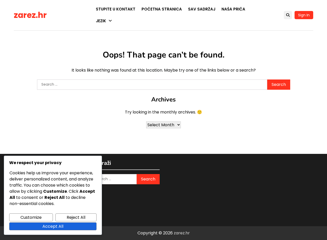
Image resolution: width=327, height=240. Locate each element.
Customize (31, 217)
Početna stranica (162, 9)
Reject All (76, 217)
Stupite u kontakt (115, 9)
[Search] (288, 15)
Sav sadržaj (201, 9)
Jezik (101, 21)
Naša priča (233, 9)
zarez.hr (30, 15)
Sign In (304, 15)
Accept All (52, 226)
